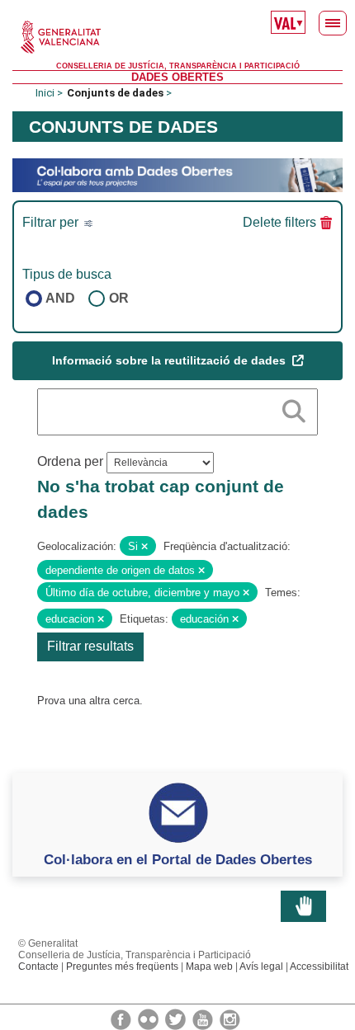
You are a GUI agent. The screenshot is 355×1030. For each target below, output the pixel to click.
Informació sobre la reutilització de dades (170, 360)
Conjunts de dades (115, 93)
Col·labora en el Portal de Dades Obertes (178, 859)
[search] (293, 408)
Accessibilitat (319, 966)
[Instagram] (230, 1018)
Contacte (38, 966)
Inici (45, 93)
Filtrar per (52, 222)
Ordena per (70, 461)
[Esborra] (144, 547)
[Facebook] (122, 1018)
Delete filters (279, 222)
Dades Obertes (177, 77)
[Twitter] (176, 1018)
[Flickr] (149, 1018)
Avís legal (261, 966)
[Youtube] (203, 1018)
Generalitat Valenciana (177, 37)
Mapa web (209, 966)
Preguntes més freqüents (122, 966)
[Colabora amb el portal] (177, 174)
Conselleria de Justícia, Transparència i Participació (178, 66)
